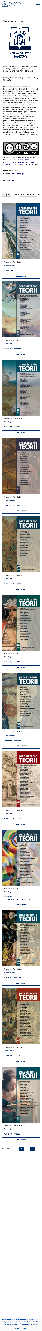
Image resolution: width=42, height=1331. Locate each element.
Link (12, 180)
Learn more (33, 1324)
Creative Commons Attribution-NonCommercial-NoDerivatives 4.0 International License (19, 162)
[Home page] (14, 4)
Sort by (16, 195)
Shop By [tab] (6, 195)
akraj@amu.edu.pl (17, 174)
